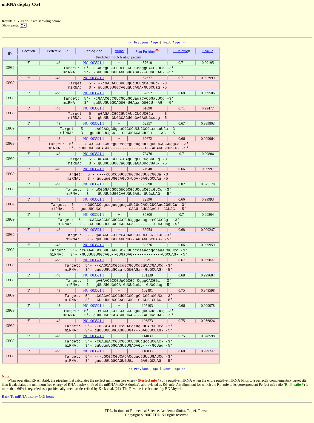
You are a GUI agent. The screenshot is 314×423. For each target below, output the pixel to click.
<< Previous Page (143, 42)
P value (207, 51)
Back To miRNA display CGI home (28, 396)
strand (119, 51)
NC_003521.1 (93, 63)
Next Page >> (174, 42)
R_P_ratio (180, 51)
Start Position (145, 52)
